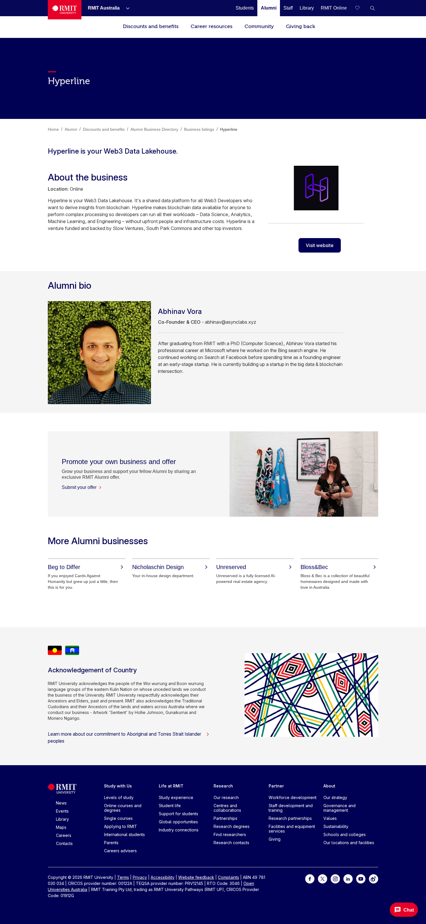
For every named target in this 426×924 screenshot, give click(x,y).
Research (223, 785)
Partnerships (225, 818)
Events (62, 811)
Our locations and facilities (348, 842)
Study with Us (118, 785)
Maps (61, 827)
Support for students (178, 813)
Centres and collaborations (227, 808)
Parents (111, 842)
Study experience (176, 797)
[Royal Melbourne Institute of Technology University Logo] (64, 9)
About (329, 785)
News (61, 802)
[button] (372, 8)
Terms (123, 877)
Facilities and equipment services (292, 828)
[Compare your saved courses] (361, 8)
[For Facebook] (309, 878)
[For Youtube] (360, 878)
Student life (170, 805)
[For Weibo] (373, 878)
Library (62, 819)
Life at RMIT (171, 785)
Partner (276, 785)
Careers (63, 835)
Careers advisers (120, 850)
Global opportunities (178, 821)
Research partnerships (290, 818)
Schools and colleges (344, 834)
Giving (275, 839)
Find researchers (230, 834)
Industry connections (179, 829)
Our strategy (335, 797)
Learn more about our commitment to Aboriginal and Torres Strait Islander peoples (124, 737)
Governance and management (339, 808)
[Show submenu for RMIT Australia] (125, 8)
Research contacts (231, 842)
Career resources (211, 26)
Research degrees (232, 826)
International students (124, 834)
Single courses (118, 818)
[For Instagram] (335, 878)
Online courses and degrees (122, 808)
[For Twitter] (322, 878)
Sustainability (335, 826)
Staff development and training (291, 808)
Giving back (300, 26)
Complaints (228, 877)
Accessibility (162, 877)
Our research (226, 797)
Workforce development (292, 797)
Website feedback (196, 877)
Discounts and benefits (151, 26)
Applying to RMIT (120, 826)
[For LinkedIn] (348, 878)
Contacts (64, 843)
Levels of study (119, 797)
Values (330, 818)
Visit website (320, 245)
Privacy (140, 877)
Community (259, 26)
